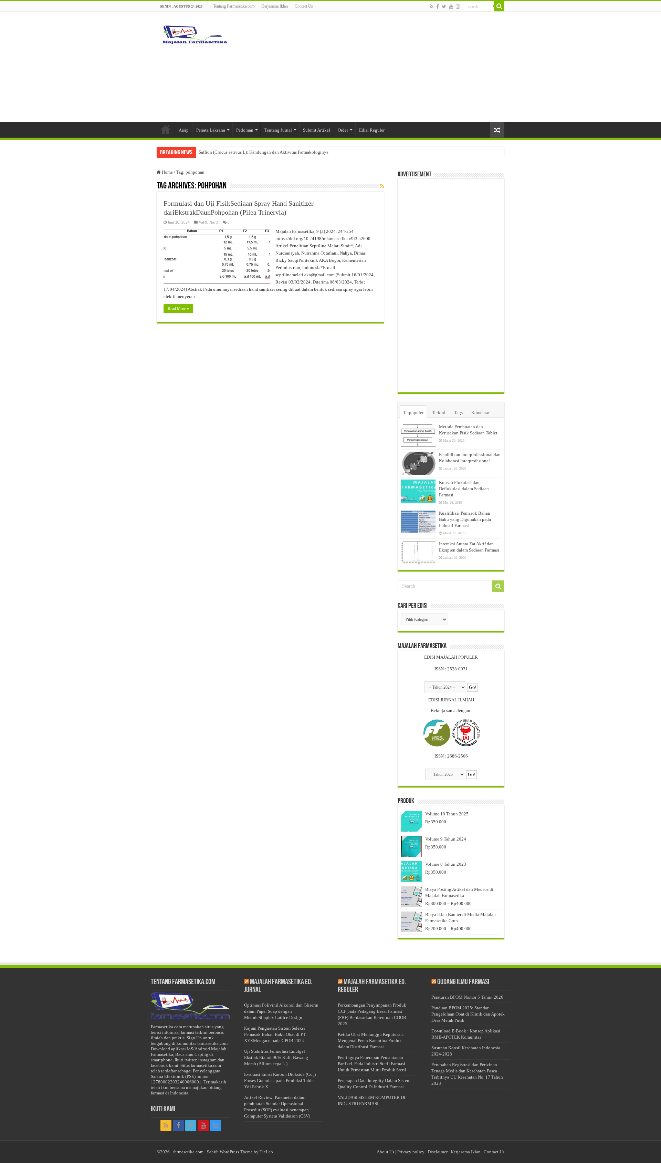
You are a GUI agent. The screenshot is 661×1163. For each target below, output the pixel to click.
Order (343, 130)
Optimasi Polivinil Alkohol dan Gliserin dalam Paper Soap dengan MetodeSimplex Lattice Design (281, 1011)
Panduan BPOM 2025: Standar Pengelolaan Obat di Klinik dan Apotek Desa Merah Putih (468, 1014)
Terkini (438, 412)
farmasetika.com (188, 1151)
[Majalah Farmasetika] (194, 33)
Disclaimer (438, 1151)
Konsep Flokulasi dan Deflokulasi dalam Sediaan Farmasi (464, 488)
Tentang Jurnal (278, 130)
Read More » (178, 308)
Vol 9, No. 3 (208, 222)
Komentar (480, 412)
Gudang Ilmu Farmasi (463, 982)
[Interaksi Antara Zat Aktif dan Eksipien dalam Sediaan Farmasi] (418, 552)
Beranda (166, 129)
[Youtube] (451, 6)
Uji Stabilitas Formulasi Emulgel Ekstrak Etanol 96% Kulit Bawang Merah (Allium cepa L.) (276, 1057)
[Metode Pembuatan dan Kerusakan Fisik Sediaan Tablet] (418, 435)
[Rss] (431, 6)
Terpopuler (413, 412)
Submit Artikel (316, 130)
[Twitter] (444, 6)
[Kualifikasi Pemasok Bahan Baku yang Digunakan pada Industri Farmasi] (418, 522)
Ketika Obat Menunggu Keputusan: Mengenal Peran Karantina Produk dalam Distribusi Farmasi (371, 1040)
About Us (385, 1151)
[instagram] (458, 6)
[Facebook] (438, 6)
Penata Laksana (210, 130)
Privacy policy (410, 1151)
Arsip (184, 130)
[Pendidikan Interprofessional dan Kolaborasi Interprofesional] (418, 463)
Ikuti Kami (163, 1109)
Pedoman (244, 130)
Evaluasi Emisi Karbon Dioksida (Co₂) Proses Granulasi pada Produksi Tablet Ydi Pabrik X (280, 1080)
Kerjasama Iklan (274, 6)
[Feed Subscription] (382, 186)
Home (167, 172)
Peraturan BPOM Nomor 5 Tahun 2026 (467, 997)
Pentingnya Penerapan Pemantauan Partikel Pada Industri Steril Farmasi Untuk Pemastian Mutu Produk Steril (372, 1063)
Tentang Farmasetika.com (233, 6)
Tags (458, 412)
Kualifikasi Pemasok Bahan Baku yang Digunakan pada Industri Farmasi (465, 519)
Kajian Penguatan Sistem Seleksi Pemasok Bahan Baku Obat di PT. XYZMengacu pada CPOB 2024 (275, 1034)
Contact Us (304, 6)
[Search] (499, 6)
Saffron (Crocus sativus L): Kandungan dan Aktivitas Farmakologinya (263, 152)
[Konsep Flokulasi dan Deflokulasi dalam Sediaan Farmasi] (418, 491)
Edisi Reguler (372, 130)
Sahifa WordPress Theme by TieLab (240, 1151)
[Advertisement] (374, 67)
